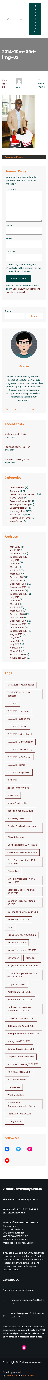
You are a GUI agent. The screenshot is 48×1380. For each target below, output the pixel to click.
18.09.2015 (12, 780)
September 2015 (18, 630)
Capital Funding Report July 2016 (21, 828)
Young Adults (14, 1121)
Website (10, 251)
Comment (12, 189)
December (13, 871)
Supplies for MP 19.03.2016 (20, 1056)
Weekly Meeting (15, 1095)
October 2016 (17, 590)
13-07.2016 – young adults (20, 684)
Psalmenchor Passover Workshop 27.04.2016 (19, 1009)
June (10, 927)
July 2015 (14, 637)
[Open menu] (21, 18)
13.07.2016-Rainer (16, 764)
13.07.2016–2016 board (18, 718)
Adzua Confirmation (17, 803)
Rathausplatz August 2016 (20, 1026)
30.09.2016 (12, 795)
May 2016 (14, 604)
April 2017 (15, 570)
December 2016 (18, 583)
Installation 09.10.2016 (18, 919)
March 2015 (16, 651)
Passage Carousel (19, 501)
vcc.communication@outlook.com (23, 1336)
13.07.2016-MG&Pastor (19, 757)
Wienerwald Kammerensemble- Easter (21, 1104)
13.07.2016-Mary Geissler (20, 741)
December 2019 (18, 553)
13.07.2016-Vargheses (18, 772)
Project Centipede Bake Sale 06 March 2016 (22, 975)
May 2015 (14, 644)
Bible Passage (17, 487)
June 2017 (15, 563)
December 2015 (18, 620)
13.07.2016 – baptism (18, 711)
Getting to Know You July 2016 (23, 911)
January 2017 (17, 580)
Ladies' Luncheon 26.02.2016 (21, 935)
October (30, 958)
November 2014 (18, 657)
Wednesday (13, 1087)
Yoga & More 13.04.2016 (19, 1113)
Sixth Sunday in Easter (16, 434)
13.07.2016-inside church (19, 734)
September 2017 (18, 557)
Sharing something (20, 504)
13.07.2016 (12, 703)
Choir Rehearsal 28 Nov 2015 (22, 852)
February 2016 (17, 614)
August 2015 (16, 634)
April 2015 (15, 647)
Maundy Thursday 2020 (17, 459)
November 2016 (18, 587)
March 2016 (16, 610)
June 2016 (15, 600)
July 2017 (14, 560)
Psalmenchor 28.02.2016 (19, 999)
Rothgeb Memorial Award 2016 (23, 1033)
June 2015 (15, 641)
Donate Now (35, 19)
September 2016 (18, 594)
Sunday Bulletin (18, 507)
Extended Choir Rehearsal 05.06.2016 (21, 891)
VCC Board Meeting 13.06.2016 (22, 1064)
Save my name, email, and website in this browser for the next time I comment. (25, 268)
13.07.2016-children (17, 726)
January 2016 (17, 617)
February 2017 (17, 577)
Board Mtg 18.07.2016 (18, 818)
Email (9, 238)
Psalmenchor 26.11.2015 (19, 992)
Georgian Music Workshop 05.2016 (21, 902)
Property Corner (16, 984)
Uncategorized (5, 83)
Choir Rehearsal (15, 837)
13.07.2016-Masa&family (19, 749)
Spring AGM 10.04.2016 (18, 1041)
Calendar (15, 491)
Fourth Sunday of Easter (17, 446)
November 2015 (18, 624)
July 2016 (14, 597)
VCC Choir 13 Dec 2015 (19, 1072)
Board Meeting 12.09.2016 (20, 810)
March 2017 (16, 573)
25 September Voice (18, 787)
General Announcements (23, 494)
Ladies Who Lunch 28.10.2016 (21, 950)
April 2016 (15, 607)
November (13, 958)
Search (8, 311)
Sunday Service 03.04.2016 (21, 1049)
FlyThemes (11, 1375)
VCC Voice (15, 514)
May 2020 (15, 546)
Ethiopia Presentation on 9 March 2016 (21, 880)
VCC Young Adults (16, 1079)
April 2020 (15, 550)
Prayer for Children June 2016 (22, 965)
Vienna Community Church (22, 1189)
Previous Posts (14, 157)
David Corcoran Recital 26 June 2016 (21, 862)
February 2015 (17, 654)
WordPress (28, 1375)
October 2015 (17, 627)
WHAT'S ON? (16, 521)
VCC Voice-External (20, 518)
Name (10, 225)
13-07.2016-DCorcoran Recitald (19, 694)
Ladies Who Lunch (16, 942)
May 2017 (14, 567)
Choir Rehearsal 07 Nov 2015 (22, 844)
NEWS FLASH (16, 497)
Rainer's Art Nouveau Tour (20, 1018)
